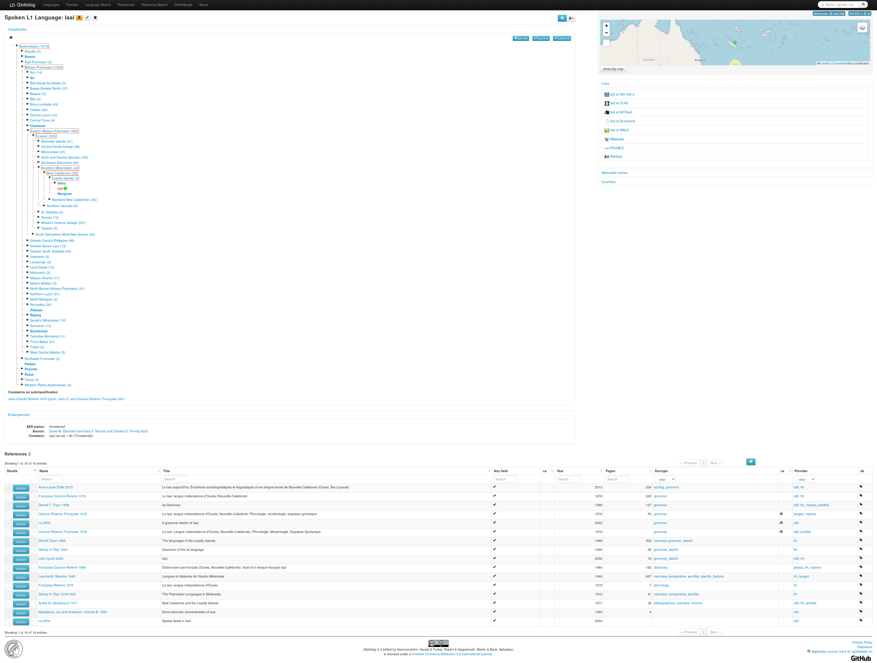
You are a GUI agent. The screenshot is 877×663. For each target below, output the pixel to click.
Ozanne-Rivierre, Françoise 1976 (63, 513)
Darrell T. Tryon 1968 (54, 505)
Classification (17, 29)
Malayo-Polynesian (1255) (44, 67)
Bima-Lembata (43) (44, 104)
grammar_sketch (680, 540)
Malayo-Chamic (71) (45, 278)
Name (44, 471)
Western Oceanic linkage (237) (63, 222)
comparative (677, 576)
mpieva (811, 505)
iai (868, 14)
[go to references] (95, 17)
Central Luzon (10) (43, 115)
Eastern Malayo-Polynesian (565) (54, 131)
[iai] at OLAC (618, 103)
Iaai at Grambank (622, 121)
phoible (823, 505)
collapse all (563, 38)
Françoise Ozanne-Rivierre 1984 (62, 567)
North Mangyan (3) (44, 299)
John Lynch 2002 (51, 558)
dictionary (661, 567)
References (126, 4)
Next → (715, 463)
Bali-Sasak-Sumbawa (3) (48, 83)
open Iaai (523, 38)
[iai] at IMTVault (620, 112)
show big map (613, 69)
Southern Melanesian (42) (60, 167)
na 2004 (44, 620)
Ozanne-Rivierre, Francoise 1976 (63, 531)
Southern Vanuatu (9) (62, 205)
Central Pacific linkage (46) (60, 146)
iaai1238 (838, 14)
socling (659, 487)
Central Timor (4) (42, 120)
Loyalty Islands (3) (65, 178)
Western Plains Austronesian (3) (48, 385)
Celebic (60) (39, 109)
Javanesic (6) (40, 256)
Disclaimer (864, 646)
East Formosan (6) (38, 62)
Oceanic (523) (46, 136)
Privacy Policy (862, 642)
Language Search (98, 4)
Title (166, 471)
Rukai (29, 374)
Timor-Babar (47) (42, 341)
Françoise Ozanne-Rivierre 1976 (62, 496)
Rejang (35, 315)
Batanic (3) (38, 93)
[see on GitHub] (87, 17)
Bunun (30, 56)
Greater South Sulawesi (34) (50, 251)
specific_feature (712, 576)
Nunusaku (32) (41, 304)
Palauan (36, 310)
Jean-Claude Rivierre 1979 (27, 399)
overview (660, 540)
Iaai (60, 188)
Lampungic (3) (40, 262)
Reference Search (154, 4)
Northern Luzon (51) (45, 294)
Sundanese (39, 331)
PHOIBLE (616, 148)
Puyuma (31, 369)
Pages (610, 471)
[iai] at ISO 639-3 (621, 94)
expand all (542, 38)
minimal (696, 603)
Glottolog (25, 4)
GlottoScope (183, 4)
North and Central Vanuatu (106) (64, 157)
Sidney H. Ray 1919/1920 (57, 594)
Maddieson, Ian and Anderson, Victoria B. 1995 (73, 612)
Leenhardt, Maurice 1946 (57, 576)
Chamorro (37, 125)
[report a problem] (79, 17)
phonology (661, 585)
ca (545, 471)
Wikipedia (616, 139)
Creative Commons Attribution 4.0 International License (452, 654)
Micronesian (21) (53, 151)
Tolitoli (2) (37, 347)
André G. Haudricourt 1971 (58, 603)
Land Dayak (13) (42, 267)
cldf (796, 487)
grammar (672, 487)
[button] (735, 42)
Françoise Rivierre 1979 (56, 585)
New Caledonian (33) (62, 173)
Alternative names (615, 172)
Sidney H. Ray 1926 (53, 549)
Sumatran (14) (40, 325)
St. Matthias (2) (52, 212)
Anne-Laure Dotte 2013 (56, 487)
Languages (51, 4)
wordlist (693, 576)
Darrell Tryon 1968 (52, 540)
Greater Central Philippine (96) (52, 240)
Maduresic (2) (40, 272)
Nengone (65, 193)
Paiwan (30, 364)
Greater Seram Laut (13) (48, 246)
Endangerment (19, 414)
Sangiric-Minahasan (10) (48, 320)
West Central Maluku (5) (47, 352)
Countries (608, 181)
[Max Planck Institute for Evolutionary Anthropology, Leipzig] (14, 648)
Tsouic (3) (32, 379)
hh (802, 487)
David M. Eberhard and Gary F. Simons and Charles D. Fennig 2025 (98, 431)
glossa (798, 567)
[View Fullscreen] (606, 43)
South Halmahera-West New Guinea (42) (65, 234)
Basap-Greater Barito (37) (49, 88)
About (203, 4)
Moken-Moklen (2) (43, 283)
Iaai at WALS (619, 130)
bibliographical (664, 603)
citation (21, 488)
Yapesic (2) (49, 228)
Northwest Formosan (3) (42, 358)
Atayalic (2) (33, 51)
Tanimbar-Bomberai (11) (48, 336)
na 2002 (44, 522)
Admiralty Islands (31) (57, 141)
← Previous (688, 463)
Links (605, 83)
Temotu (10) (50, 217)
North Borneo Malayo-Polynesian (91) (57, 288)
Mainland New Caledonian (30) (74, 199)
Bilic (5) (35, 99)
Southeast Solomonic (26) (60, 162)
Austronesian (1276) (34, 46)
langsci (799, 513)
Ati (32, 77)
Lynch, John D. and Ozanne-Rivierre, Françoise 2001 (86, 399)
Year (560, 471)
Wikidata (615, 156)
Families (72, 4)
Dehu (62, 183)
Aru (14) (36, 72)
